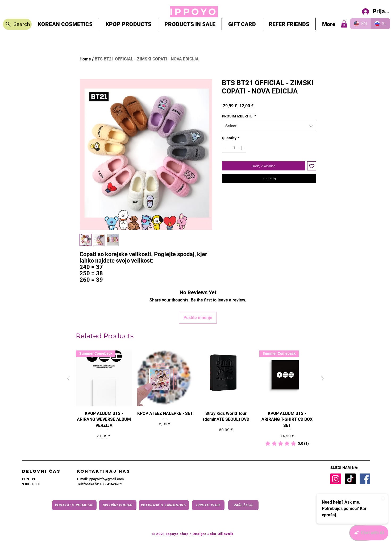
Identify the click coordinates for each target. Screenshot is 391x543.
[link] (287, 443)
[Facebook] (365, 478)
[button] (344, 23)
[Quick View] (165, 378)
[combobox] (269, 126)
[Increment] (242, 148)
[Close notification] (383, 498)
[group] (195, 398)
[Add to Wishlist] (312, 166)
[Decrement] (226, 148)
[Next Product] (322, 378)
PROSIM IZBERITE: (239, 116)
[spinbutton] (234, 148)
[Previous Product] (68, 378)
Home (85, 59)
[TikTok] (350, 478)
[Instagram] (335, 478)
